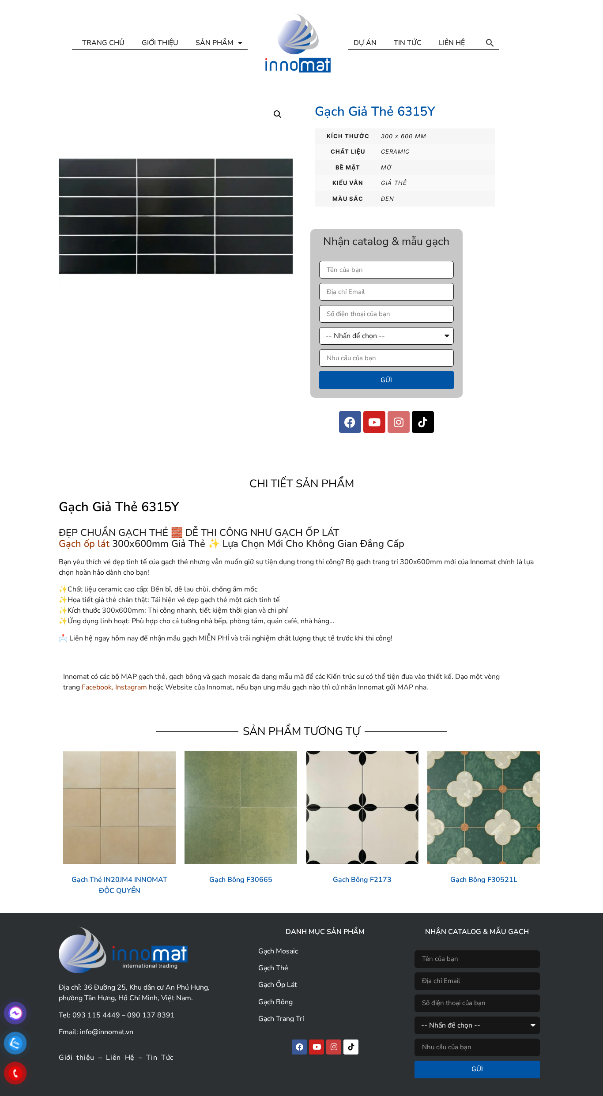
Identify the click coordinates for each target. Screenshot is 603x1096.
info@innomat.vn (106, 1032)
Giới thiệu (76, 1057)
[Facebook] (350, 422)
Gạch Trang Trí (281, 1019)
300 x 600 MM (403, 135)
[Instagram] (399, 422)
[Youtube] (374, 422)
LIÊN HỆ (452, 43)
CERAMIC (395, 151)
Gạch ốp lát (84, 543)
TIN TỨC (408, 43)
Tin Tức (159, 1057)
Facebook (97, 687)
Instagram (131, 687)
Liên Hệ (120, 1057)
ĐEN (387, 198)
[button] (490, 43)
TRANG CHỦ (103, 43)
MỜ (386, 167)
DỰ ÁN (365, 43)
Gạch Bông (275, 1002)
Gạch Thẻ (273, 968)
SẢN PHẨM (215, 43)
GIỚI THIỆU (160, 43)
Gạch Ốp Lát (277, 985)
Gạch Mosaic (278, 951)
